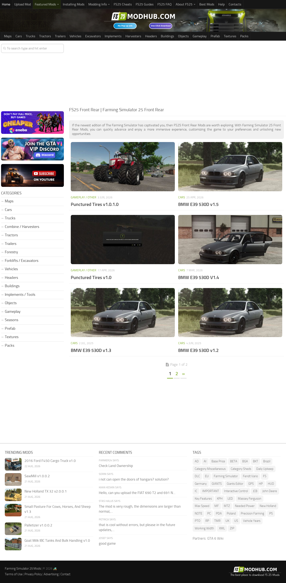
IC (196, 491)
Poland (231, 513)
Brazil (266, 461)
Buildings (167, 36)
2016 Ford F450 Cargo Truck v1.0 (50, 461)
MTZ (227, 506)
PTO (197, 521)
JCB (255, 491)
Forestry (11, 252)
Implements (113, 36)
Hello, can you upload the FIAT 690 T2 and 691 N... (137, 493)
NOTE (198, 513)
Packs (244, 36)
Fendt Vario (250, 476)
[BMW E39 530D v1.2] (230, 312)
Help (221, 4)
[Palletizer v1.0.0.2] (13, 528)
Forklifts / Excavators (21, 260)
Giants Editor (235, 484)
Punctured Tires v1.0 (91, 277)
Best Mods (206, 4)
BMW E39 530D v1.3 (91, 350)
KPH (220, 498)
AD (197, 461)
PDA (219, 513)
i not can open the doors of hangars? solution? (134, 479)
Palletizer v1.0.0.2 (38, 525)
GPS (251, 484)
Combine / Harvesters (22, 226)
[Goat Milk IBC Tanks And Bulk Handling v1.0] (13, 544)
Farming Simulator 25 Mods (23, 568)
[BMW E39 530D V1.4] (230, 239)
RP (207, 521)
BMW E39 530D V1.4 (198, 277)
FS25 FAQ (164, 4)
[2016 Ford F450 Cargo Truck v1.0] (13, 464)
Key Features (203, 498)
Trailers (60, 36)
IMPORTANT (210, 491)
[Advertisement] (176, 74)
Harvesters (133, 36)
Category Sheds (241, 469)
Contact (65, 574)
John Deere (269, 491)
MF (216, 506)
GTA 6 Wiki (215, 538)
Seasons (11, 320)
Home (6, 4)
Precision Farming (252, 513)
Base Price (218, 461)
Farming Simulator (226, 476)
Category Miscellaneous (210, 469)
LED (230, 498)
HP (261, 484)
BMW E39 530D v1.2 (198, 350)
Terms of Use (14, 574)
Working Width (204, 528)
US (236, 521)
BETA (233, 461)
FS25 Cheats (123, 4)
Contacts (235, 4)
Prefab (215, 36)
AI (205, 461)
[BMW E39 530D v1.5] (230, 166)
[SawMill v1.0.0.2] (13, 479)
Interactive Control (236, 491)
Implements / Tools (20, 294)
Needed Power (245, 506)
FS (264, 476)
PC (209, 513)
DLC (197, 476)
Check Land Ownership (116, 466)
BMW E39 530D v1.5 (198, 204)
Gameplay (200, 36)
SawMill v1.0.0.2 (37, 476)
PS (271, 513)
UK (227, 521)
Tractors (45, 36)
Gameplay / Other (83, 197)
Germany (201, 484)
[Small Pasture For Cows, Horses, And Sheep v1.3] (13, 510)
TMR (217, 521)
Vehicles (75, 36)
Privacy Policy (33, 574)
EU (207, 476)
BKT (255, 461)
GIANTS (217, 484)
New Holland (268, 506)
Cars (18, 36)
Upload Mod (22, 4)
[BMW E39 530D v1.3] (123, 312)
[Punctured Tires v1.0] (123, 239)
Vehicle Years (251, 521)
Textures (230, 36)
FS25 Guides (144, 4)
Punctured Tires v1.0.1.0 (95, 204)
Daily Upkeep (264, 469)
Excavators (93, 36)
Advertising (51, 574)
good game (107, 543)
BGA (245, 461)
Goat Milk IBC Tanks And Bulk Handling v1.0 (57, 540)
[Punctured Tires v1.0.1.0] (123, 166)
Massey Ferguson (249, 498)
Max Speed (202, 506)
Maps (8, 36)
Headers (151, 36)
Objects (183, 36)
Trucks (30, 36)
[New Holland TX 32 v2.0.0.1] (13, 495)
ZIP (232, 528)
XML (222, 528)
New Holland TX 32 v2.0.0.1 (45, 491)
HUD (271, 484)
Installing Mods (73, 4)
